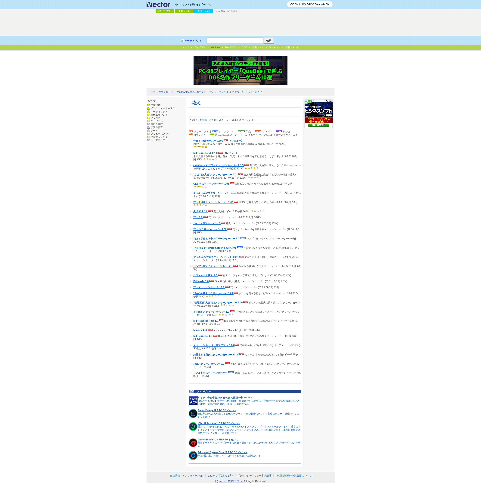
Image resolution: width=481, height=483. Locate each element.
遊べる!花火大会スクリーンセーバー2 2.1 (216, 257)
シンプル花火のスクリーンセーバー (213, 266)
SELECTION (232, 11)
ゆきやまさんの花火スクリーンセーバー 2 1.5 (218, 165)
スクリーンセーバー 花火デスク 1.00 (213, 345)
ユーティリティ (159, 111)
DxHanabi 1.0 (201, 281)
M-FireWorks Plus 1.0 (206, 320)
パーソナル (157, 121)
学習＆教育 (157, 127)
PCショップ (184, 11)
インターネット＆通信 (163, 108)
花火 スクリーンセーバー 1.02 (210, 229)
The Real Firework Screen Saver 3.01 (215, 247)
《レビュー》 (236, 140)
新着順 (203, 119)
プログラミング (159, 137)
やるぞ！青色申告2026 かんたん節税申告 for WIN (225, 397)
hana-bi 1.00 (200, 330)
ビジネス (155, 117)
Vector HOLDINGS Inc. (231, 481)
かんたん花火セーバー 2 (207, 223)
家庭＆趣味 (157, 124)
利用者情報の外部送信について (294, 475)
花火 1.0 (198, 217)
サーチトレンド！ (194, 40)
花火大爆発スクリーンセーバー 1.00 (213, 202)
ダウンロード (166, 92)
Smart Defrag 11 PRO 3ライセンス (217, 410)
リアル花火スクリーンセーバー (210, 372)
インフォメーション (194, 475)
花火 (257, 92)
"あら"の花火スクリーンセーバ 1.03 (213, 293)
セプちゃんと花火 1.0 (205, 275)
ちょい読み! (220, 11)
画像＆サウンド (159, 114)
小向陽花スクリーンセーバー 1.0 (211, 311)
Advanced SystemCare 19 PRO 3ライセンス (222, 452)
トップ (151, 92)
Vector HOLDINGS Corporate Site (312, 4)
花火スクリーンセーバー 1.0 (209, 287)
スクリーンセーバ (242, 92)
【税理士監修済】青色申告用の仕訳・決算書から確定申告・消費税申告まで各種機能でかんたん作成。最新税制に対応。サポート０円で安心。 (249, 402)
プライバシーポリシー (249, 475)
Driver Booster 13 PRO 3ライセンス (218, 439)
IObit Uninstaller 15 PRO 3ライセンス (219, 423)
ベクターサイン (203, 11)
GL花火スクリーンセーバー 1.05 (211, 183)
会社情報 (175, 475)
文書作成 (155, 105)
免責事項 (269, 475)
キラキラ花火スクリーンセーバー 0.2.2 (215, 193)
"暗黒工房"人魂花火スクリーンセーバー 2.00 (218, 302)
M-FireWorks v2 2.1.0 (205, 153)
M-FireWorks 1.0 (203, 336)
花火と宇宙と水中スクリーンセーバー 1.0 (216, 238)
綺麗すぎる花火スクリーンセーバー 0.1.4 (216, 354)
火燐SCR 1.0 (200, 211)
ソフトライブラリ (164, 11)
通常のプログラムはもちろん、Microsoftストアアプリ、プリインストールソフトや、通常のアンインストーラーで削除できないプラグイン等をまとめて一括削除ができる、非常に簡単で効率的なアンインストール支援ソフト (249, 429)
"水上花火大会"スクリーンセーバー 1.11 (215, 174)
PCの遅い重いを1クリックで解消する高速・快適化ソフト (229, 455)
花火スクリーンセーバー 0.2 (209, 363)
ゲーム (154, 130)
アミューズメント (219, 92)
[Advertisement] (240, 24)
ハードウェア (158, 140)
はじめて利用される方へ (220, 475)
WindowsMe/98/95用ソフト (191, 92)
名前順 (213, 119)
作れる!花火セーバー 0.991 (208, 140)
